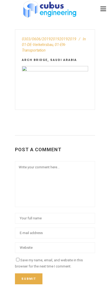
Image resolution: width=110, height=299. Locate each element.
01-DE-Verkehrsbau (37, 44)
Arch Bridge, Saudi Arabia (49, 60)
